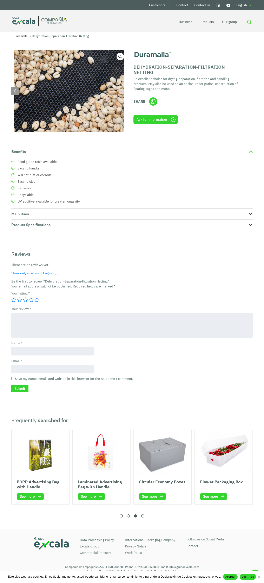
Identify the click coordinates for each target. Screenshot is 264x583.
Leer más (248, 576)
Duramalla (20, 36)
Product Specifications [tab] (31, 224)
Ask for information (152, 119)
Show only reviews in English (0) (35, 273)
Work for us (133, 553)
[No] (259, 577)
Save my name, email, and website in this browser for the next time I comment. (74, 379)
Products (207, 22)
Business (185, 22)
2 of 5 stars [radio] (19, 299)
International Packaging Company (150, 540)
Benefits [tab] (18, 151)
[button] (120, 56)
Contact (182, 5)
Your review (21, 309)
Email (16, 361)
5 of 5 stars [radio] (36, 299)
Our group (229, 22)
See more (27, 496)
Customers (157, 5)
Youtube (228, 5)
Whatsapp (153, 101)
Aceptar (230, 576)
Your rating (20, 293)
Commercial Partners (96, 553)
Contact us (202, 5)
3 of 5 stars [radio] (25, 299)
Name (16, 343)
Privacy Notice (135, 546)
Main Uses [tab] (20, 214)
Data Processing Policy (97, 540)
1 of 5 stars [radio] (13, 299)
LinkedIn (218, 5)
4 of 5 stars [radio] (31, 299)
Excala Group (89, 546)
